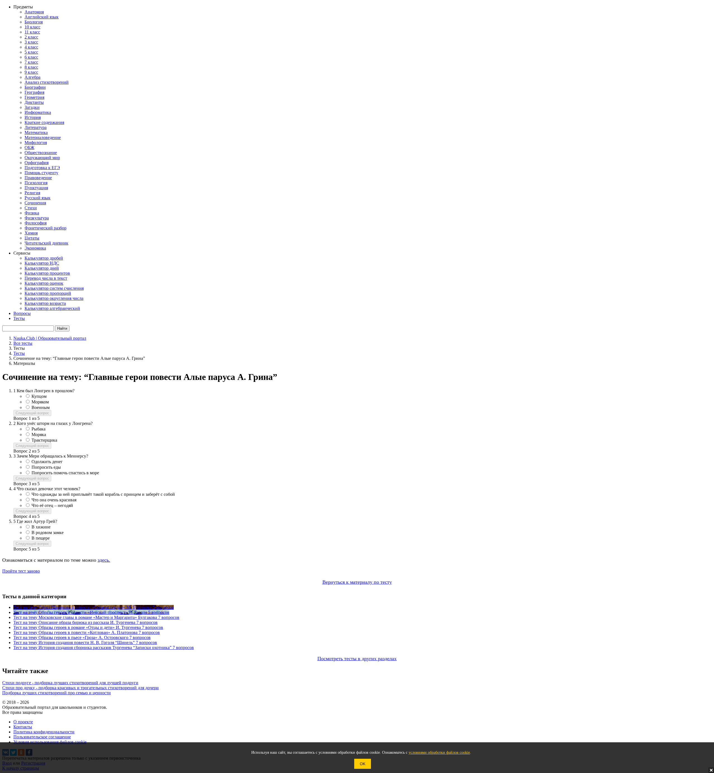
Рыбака (38, 429)
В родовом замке (48, 532)
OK (362, 764)
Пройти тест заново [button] (21, 571)
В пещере (41, 538)
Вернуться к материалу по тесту (357, 582)
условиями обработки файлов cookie (439, 752)
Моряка (39, 434)
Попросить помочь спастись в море (65, 472)
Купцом (39, 396)
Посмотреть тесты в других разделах (357, 658)
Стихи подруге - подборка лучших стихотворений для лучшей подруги (70, 682)
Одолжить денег (47, 461)
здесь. (104, 560)
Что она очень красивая (54, 499)
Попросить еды (46, 467)
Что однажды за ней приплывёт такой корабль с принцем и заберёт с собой (103, 494)
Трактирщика (44, 440)
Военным (41, 407)
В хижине (41, 527)
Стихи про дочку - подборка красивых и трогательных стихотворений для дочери (80, 687)
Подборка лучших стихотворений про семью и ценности (56, 692)
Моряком (40, 401)
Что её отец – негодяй (52, 505)
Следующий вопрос (32, 413)
